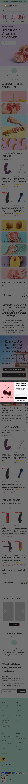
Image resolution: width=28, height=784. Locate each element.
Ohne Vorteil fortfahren (21, 400)
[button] (7, 5)
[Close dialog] (27, 382)
